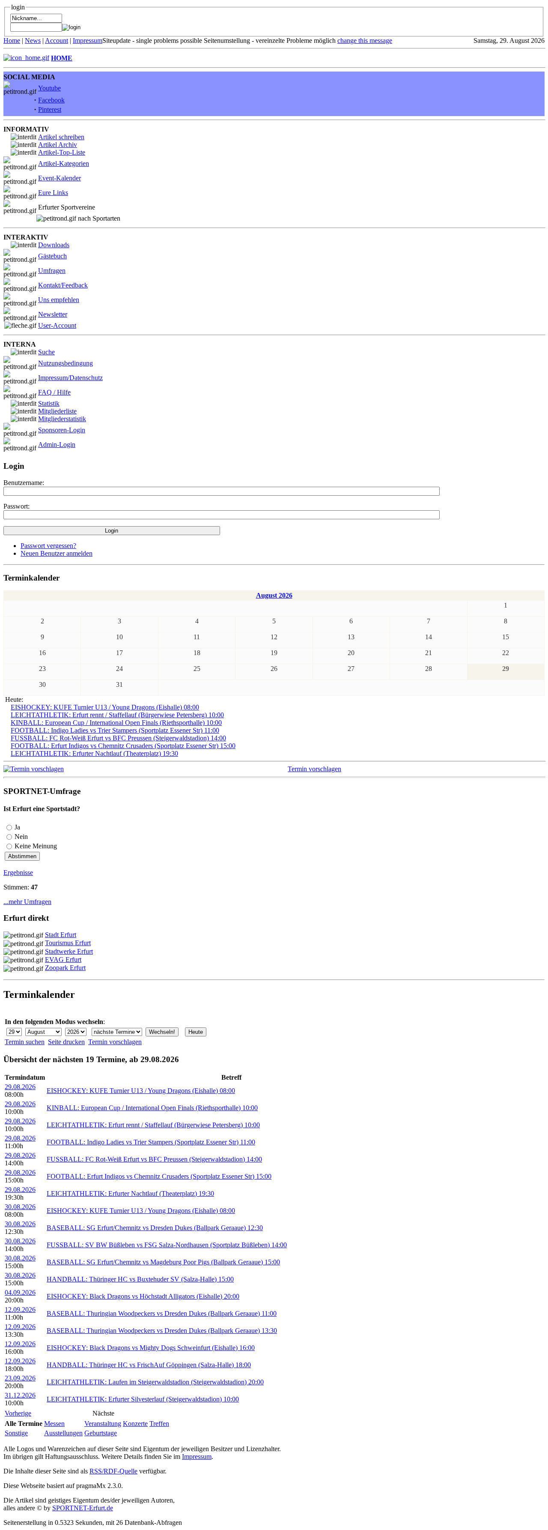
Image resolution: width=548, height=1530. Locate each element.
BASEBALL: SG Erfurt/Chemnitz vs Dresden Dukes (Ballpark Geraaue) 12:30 (155, 1227)
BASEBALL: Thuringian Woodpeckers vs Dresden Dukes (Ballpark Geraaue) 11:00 (162, 1313)
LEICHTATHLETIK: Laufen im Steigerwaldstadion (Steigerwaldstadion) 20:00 (155, 1382)
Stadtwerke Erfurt (69, 951)
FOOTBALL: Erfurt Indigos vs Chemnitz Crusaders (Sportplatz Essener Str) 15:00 (123, 745)
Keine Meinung (36, 846)
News (33, 40)
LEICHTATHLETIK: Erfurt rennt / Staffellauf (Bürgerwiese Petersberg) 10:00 (117, 715)
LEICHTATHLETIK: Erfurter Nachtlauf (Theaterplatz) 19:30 (94, 753)
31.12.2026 (20, 1395)
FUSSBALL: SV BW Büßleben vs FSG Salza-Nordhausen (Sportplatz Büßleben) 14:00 (167, 1245)
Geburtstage (100, 1433)
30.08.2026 (20, 1206)
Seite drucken (66, 1041)
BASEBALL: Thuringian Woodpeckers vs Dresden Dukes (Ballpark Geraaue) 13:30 (162, 1330)
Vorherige (18, 1413)
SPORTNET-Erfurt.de (82, 1508)
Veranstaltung (102, 1423)
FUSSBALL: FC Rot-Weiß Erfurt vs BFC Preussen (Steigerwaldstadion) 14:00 (118, 738)
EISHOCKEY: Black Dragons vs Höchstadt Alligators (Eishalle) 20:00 (143, 1296)
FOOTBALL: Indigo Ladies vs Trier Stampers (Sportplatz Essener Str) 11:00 (115, 730)
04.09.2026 (20, 1292)
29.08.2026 (20, 1086)
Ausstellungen (63, 1433)
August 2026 (274, 595)
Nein (21, 836)
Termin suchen (25, 1041)
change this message (364, 40)
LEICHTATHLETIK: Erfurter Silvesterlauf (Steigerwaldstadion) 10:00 (143, 1399)
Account (56, 40)
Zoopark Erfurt (65, 967)
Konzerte (135, 1423)
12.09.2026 (20, 1309)
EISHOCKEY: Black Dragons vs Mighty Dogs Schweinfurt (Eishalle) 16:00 (151, 1347)
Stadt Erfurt (60, 934)
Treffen (159, 1423)
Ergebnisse (18, 872)
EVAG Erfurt (63, 959)
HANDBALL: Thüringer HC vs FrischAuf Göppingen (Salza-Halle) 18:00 (149, 1364)
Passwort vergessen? (48, 545)
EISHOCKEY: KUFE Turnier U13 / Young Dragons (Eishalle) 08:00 (105, 707)
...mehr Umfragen (27, 901)
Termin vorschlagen (314, 768)
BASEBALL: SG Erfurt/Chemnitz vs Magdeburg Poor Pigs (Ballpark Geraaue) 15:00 (163, 1262)
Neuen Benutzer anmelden (56, 553)
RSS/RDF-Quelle (113, 1471)
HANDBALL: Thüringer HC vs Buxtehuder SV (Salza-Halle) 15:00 (140, 1279)
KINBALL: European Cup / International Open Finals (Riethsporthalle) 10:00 (116, 722)
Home (11, 40)
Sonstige (16, 1433)
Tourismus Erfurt (68, 942)
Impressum (87, 40)
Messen (54, 1423)
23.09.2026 (20, 1378)
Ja (17, 827)
